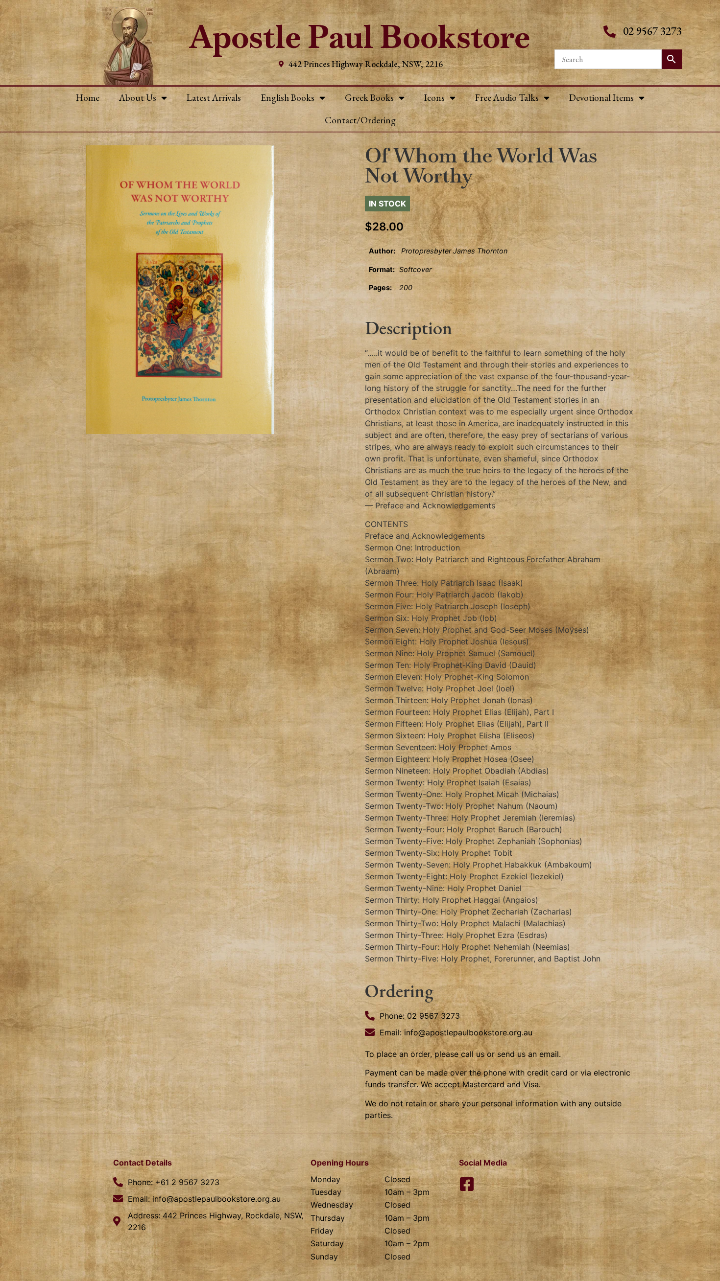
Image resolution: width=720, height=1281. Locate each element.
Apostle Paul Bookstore (360, 37)
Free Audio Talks (507, 98)
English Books (287, 98)
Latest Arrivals (214, 98)
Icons (434, 98)
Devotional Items (601, 98)
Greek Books (369, 98)
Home (87, 98)
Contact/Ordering (360, 120)
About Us (137, 98)
